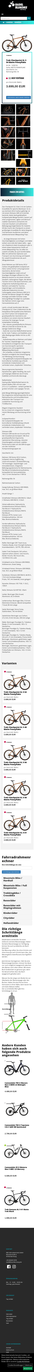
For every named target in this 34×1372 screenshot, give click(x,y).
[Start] (3, 22)
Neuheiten (9, 1321)
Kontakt (8, 1348)
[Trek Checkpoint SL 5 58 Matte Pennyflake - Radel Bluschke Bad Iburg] (17, 786)
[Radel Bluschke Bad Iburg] (18, 5)
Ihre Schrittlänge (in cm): (11, 865)
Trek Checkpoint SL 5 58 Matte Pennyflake (15, 798)
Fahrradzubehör (11, 1316)
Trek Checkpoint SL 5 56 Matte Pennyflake (15, 763)
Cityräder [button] (8, 917)
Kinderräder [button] (10, 912)
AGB (7, 1352)
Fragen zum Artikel (17, 192)
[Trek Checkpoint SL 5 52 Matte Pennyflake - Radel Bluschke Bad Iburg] (17, 680)
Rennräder (18, 22)
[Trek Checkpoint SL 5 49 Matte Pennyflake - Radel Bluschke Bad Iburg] (17, 715)
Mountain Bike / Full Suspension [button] (15, 886)
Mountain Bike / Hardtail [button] (12, 879)
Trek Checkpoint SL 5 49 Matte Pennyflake (15, 728)
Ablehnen (28, 1365)
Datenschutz (10, 1350)
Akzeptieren (28, 1368)
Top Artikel (9, 1299)
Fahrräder (9, 22)
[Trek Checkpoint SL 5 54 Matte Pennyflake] (17, 40)
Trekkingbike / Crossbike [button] (12, 894)
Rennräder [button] (9, 900)
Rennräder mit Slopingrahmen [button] (12, 906)
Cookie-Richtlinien (23, 1361)
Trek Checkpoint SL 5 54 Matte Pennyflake (16, 61)
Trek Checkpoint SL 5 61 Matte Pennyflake (15, 833)
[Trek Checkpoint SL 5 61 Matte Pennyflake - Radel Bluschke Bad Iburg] (17, 821)
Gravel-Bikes (27, 22)
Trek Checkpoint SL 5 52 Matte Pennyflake (15, 693)
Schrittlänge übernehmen (11, 872)
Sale (7, 1323)
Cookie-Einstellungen (15, 1365)
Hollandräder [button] (11, 922)
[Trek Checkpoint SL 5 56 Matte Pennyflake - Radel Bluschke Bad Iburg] (17, 750)
